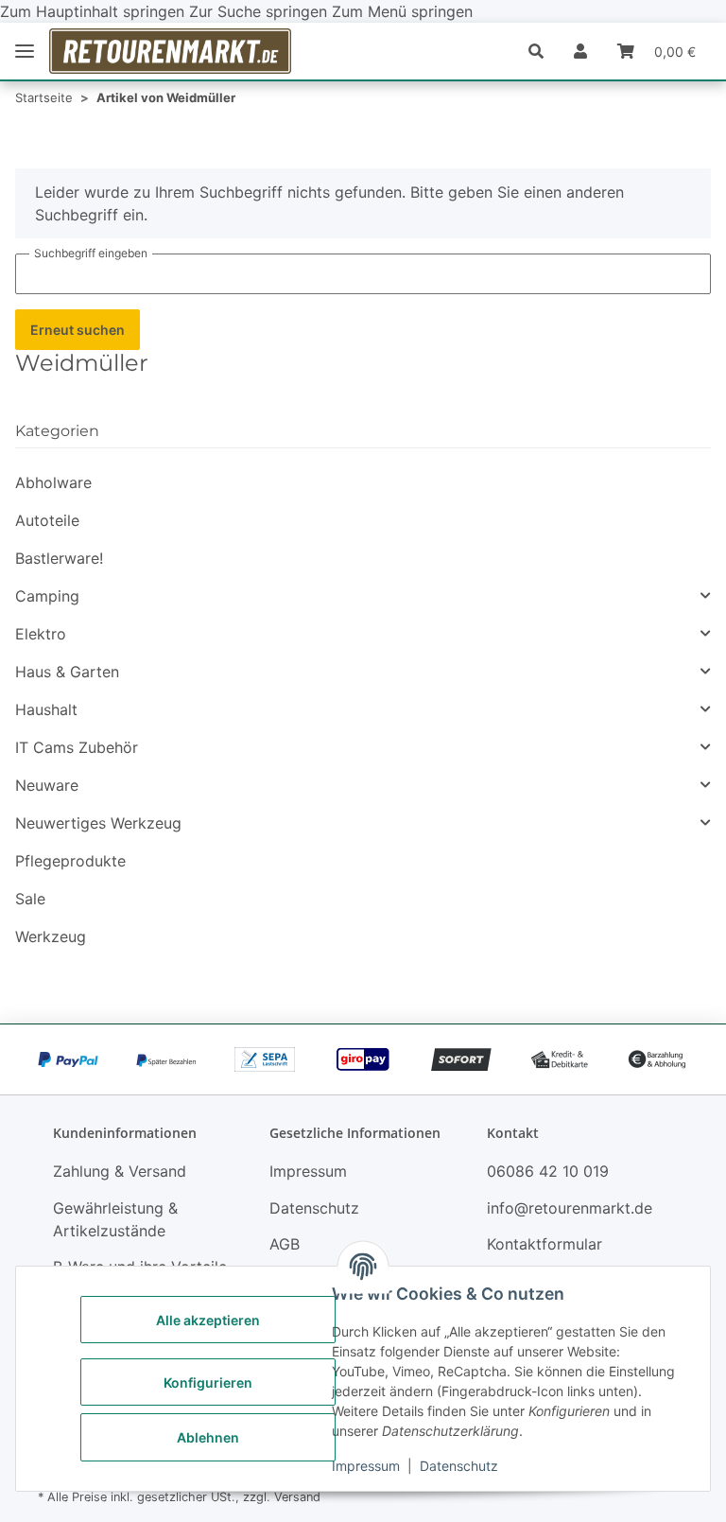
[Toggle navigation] (24, 51)
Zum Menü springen (402, 11)
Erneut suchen (77, 330)
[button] (543, 51)
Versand (297, 1497)
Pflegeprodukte (70, 860)
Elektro (40, 633)
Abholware (53, 482)
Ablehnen (208, 1437)
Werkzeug (50, 936)
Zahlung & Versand (119, 1171)
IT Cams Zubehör (76, 747)
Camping (47, 595)
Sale (30, 898)
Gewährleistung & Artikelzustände (115, 1219)
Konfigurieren (208, 1382)
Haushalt (46, 709)
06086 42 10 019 (548, 1171)
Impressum (366, 1466)
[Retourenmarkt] (170, 51)
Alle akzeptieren (208, 1320)
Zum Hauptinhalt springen (94, 11)
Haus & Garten (67, 671)
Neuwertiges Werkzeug (98, 822)
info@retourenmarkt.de (569, 1207)
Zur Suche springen (260, 11)
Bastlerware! (59, 558)
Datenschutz (459, 1466)
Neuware (46, 785)
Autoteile (47, 520)
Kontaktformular (544, 1243)
